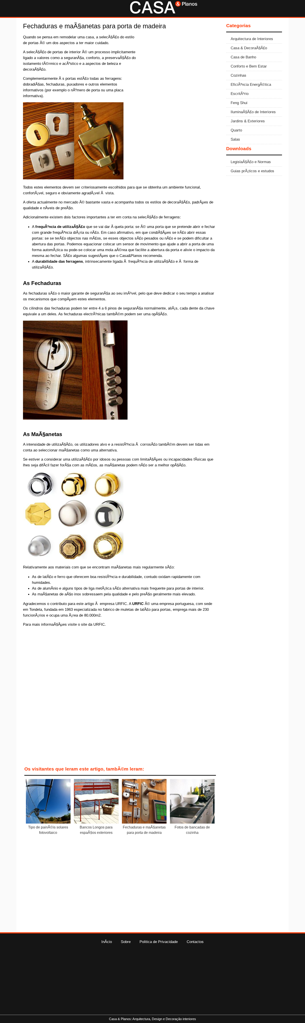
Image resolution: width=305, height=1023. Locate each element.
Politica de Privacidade (159, 941)
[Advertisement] (179, 67)
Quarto (236, 130)
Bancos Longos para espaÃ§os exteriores (96, 829)
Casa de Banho (243, 57)
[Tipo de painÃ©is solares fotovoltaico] (48, 802)
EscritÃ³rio (240, 93)
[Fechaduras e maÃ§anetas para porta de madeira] (144, 802)
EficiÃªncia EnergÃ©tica (251, 84)
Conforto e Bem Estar (249, 66)
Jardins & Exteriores (248, 121)
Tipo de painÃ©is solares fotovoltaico (48, 829)
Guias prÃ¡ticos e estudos (252, 171)
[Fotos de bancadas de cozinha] (192, 802)
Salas (235, 139)
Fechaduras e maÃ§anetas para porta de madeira (144, 829)
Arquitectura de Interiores (252, 39)
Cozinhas (238, 75)
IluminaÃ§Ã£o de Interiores (253, 112)
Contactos (195, 941)
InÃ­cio (106, 941)
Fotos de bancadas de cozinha (192, 829)
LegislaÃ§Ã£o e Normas (251, 162)
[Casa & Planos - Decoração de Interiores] (163, 12)
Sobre (126, 941)
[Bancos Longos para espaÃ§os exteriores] (96, 802)
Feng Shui (239, 102)
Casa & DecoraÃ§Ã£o (249, 48)
